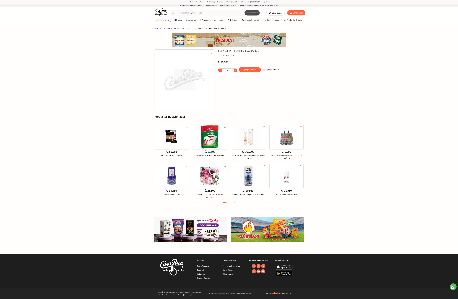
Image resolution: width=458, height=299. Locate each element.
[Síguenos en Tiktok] (254, 271)
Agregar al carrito (249, 70)
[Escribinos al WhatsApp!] (453, 287)
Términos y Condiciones (192, 295)
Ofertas (179, 20)
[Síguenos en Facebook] (254, 266)
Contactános (228, 270)
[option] (184, 80)
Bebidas (233, 20)
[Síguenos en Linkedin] (258, 271)
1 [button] (224, 202)
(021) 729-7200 (255, 2)
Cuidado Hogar (273, 20)
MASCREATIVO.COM (284, 293)
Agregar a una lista (273, 69)
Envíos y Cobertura (216, 2)
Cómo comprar (228, 274)
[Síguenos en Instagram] (263, 266)
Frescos (220, 20)
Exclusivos (192, 20)
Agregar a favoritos (172, 124)
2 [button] (234, 202)
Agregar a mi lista (184, 51)
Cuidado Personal (252, 20)
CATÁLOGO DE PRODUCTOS (173, 28)
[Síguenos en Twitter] (258, 266)
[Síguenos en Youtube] (263, 271)
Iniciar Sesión (277, 13)
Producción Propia (294, 20)
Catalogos (201, 274)
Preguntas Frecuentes (237, 2)
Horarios (269, 2)
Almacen (205, 20)
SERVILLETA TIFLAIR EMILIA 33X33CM (212, 28)
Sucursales (201, 270)
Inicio (156, 28)
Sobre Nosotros (197, 2)
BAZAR (191, 28)
